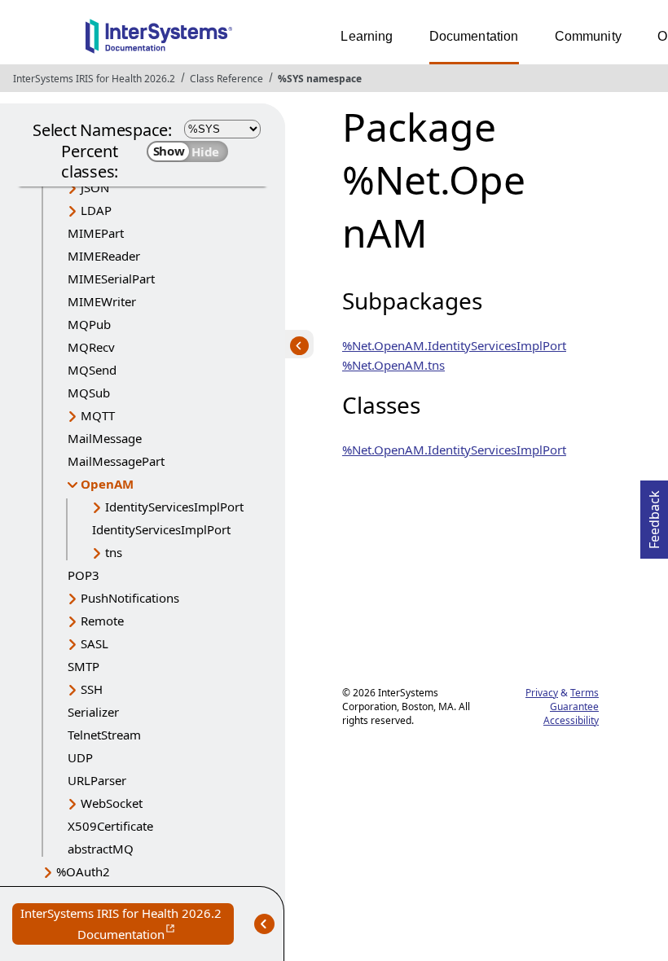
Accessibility (571, 720)
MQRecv (91, 347)
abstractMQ (101, 848)
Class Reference (226, 79)
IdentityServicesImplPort (174, 506)
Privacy (541, 693)
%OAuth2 (83, 871)
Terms (584, 693)
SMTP (83, 666)
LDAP (96, 210)
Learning (367, 36)
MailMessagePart (116, 461)
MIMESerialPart (111, 278)
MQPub (89, 324)
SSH (92, 689)
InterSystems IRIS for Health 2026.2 (94, 79)
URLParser (97, 780)
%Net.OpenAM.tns (393, 365)
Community (588, 36)
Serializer (93, 712)
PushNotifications (130, 598)
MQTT (98, 415)
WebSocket (112, 803)
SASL (94, 643)
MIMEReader (104, 256)
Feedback (654, 514)
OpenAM (107, 484)
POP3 (83, 575)
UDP (80, 757)
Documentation (474, 36)
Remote (102, 620)
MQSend (92, 370)
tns (113, 552)
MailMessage (105, 438)
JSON (95, 187)
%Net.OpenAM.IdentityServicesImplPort (454, 345)
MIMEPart (96, 233)
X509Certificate (110, 826)
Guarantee (574, 706)
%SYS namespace (320, 79)
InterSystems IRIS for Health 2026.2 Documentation (127, 925)
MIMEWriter (102, 301)
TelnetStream (104, 734)
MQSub (89, 392)
